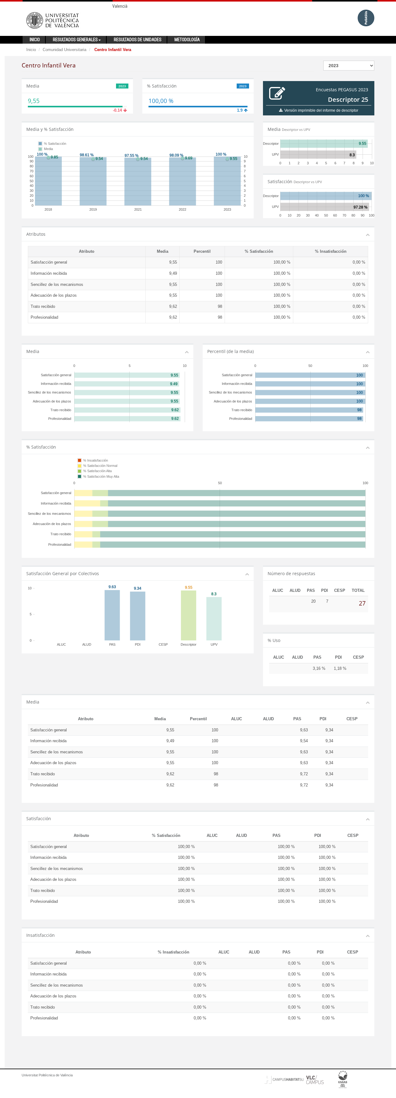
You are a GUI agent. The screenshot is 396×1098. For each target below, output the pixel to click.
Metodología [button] (187, 39)
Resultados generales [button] (75, 39)
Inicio (31, 49)
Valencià (119, 6)
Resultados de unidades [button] (137, 39)
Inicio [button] (35, 39)
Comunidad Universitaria (64, 49)
